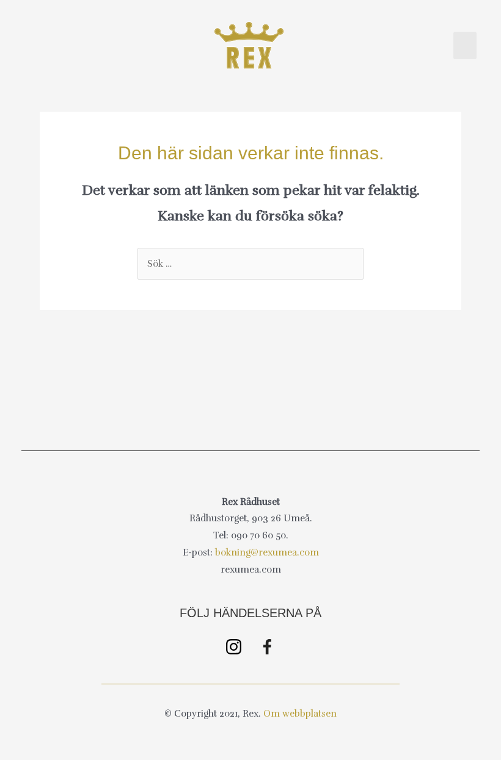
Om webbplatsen (300, 713)
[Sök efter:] (250, 263)
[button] (465, 45)
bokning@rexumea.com (267, 552)
